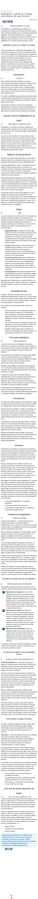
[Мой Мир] (9, 21)
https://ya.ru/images (19, 839)
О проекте (14, 891)
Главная (3, 11)
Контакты (14, 889)
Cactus (10, 11)
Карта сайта (15, 893)
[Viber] (12, 21)
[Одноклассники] (6, 21)
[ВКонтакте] (4, 21)
